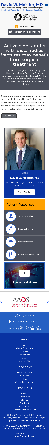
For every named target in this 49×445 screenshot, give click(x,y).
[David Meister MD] (22, 7)
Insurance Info (25, 241)
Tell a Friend (24, 406)
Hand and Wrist (24, 372)
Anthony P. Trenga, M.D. (33, 426)
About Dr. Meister (24, 348)
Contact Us (24, 361)
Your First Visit (25, 216)
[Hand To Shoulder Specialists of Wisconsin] (25, 17)
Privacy (24, 393)
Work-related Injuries (24, 382)
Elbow (24, 379)
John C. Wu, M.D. (11, 426)
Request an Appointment (26, 31)
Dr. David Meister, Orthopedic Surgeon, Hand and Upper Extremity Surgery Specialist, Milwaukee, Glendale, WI (23, 73)
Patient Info (24, 355)
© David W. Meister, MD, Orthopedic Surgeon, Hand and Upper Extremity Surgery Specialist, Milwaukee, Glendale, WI (24, 418)
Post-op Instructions (29, 254)
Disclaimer (25, 397)
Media (24, 358)
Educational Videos (25, 282)
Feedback (24, 403)
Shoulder (24, 376)
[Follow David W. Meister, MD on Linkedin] (38, 329)
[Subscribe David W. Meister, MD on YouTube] (32, 329)
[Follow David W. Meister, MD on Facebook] (21, 329)
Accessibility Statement (24, 410)
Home (25, 345)
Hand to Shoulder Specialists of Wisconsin (24, 428)
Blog (44, 76)
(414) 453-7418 (26, 26)
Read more (9, 116)
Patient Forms (25, 229)
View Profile (24, 192)
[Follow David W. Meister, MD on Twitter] (26, 329)
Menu (47, 5)
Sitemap (25, 400)
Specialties (24, 351)
